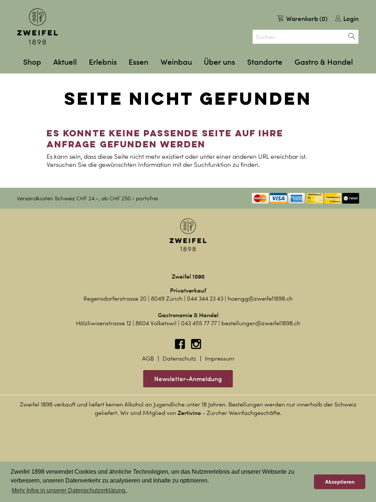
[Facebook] (180, 347)
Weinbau (176, 62)
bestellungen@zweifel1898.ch (260, 323)
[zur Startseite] (37, 26)
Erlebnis (103, 62)
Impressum (219, 358)
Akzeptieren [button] (340, 482)
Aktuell (65, 62)
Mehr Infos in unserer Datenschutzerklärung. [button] (69, 490)
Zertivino (189, 412)
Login (350, 18)
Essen (138, 62)
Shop (32, 62)
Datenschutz (179, 358)
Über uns (219, 62)
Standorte (264, 62)
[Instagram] (196, 347)
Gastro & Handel (323, 62)
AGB (148, 358)
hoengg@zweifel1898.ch (260, 298)
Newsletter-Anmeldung (188, 379)
